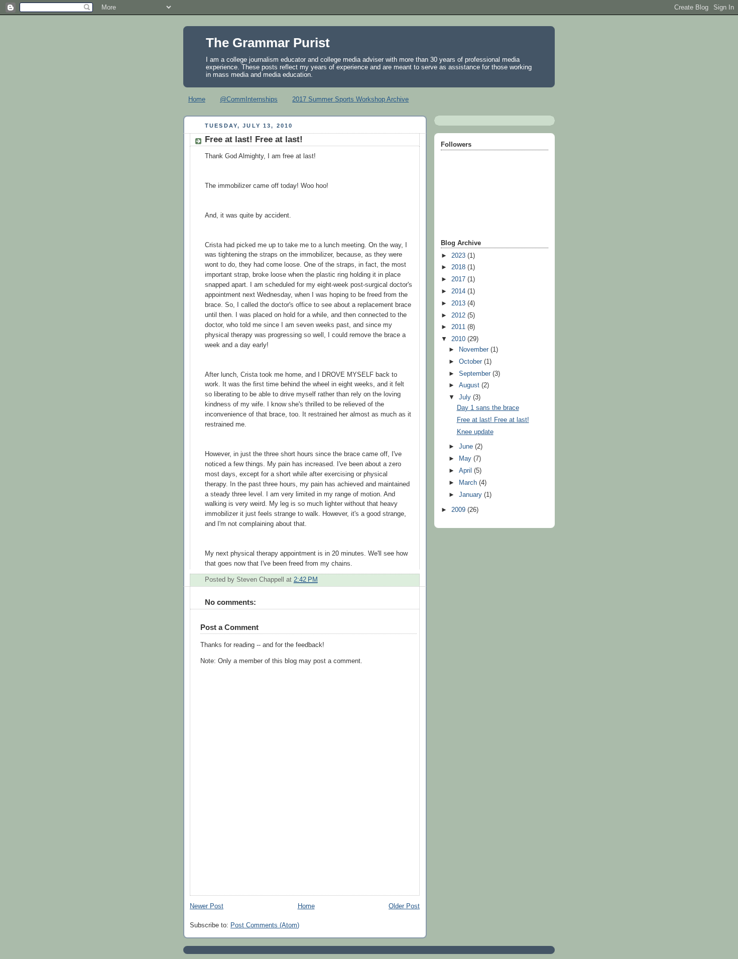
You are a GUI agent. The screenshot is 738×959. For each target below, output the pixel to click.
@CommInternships (249, 99)
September (476, 373)
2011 (459, 327)
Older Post (404, 906)
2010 (459, 339)
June (467, 446)
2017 (459, 279)
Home (196, 99)
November (474, 349)
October (471, 361)
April (466, 470)
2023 (459, 255)
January (471, 494)
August (470, 385)
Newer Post (206, 906)
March (469, 482)
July (466, 397)
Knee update (475, 432)
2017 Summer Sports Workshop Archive (350, 99)
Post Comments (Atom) (264, 925)
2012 (459, 315)
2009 (459, 509)
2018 (459, 267)
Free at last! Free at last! (493, 419)
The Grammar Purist (268, 42)
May (466, 458)
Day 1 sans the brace (488, 407)
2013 (459, 303)
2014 (459, 291)
